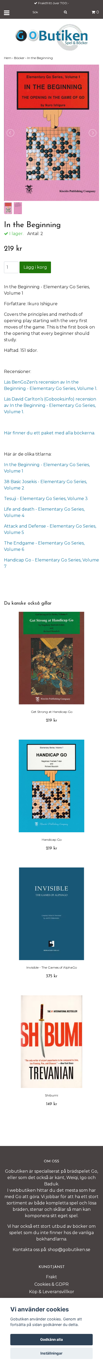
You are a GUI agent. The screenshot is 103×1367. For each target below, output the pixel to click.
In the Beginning (40, 58)
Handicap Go (52, 840)
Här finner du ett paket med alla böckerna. (49, 432)
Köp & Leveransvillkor (51, 1291)
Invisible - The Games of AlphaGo (51, 967)
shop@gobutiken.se (69, 1249)
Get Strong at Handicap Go (51, 712)
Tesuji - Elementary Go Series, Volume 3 (46, 498)
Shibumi (51, 1095)
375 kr (51, 976)
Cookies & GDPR (51, 1284)
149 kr (51, 1104)
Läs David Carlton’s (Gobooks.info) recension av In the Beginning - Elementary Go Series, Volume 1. (50, 405)
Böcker (20, 58)
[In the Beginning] (51, 133)
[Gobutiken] (51, 36)
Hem (9, 58)
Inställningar (51, 1353)
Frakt (51, 1276)
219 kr (51, 720)
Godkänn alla (51, 1339)
